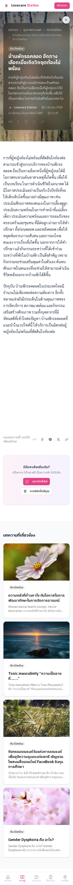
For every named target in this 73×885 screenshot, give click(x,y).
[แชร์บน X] (34, 122)
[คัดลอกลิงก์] (42, 122)
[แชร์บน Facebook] (18, 122)
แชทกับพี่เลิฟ (39, 481)
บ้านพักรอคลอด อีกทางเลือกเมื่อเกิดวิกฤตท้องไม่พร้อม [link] (37, 37)
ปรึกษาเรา (62, 6)
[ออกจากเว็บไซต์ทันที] (66, 20)
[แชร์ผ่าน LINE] (26, 122)
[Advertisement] (36, 379)
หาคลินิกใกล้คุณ (39, 491)
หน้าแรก (13, 30)
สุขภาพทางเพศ (32, 30)
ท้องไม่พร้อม (54, 30)
